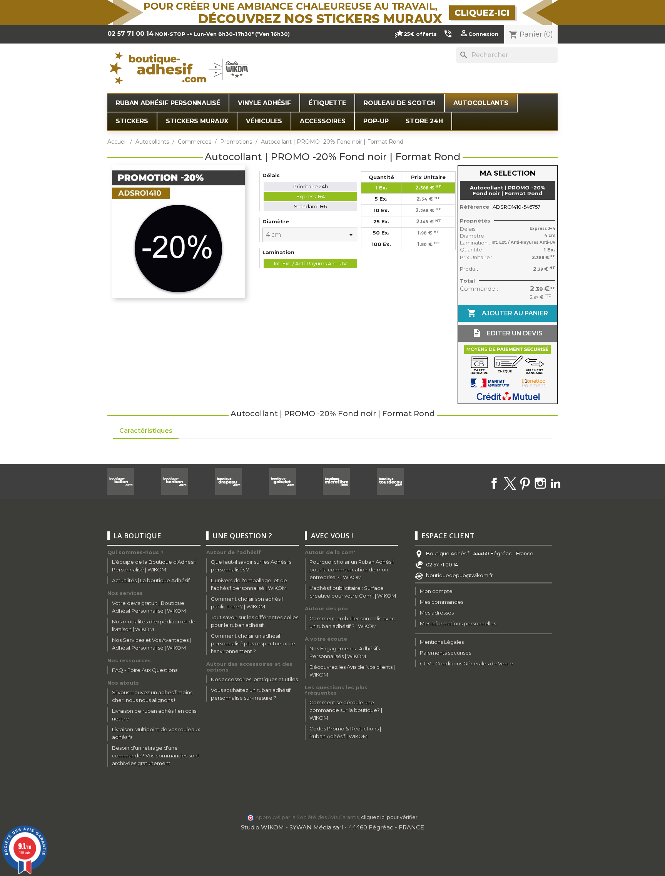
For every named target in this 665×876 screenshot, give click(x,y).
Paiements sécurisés (445, 653)
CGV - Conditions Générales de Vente (466, 663)
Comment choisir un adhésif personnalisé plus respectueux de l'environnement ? (253, 643)
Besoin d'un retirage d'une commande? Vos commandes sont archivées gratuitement (155, 755)
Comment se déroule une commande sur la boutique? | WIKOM (345, 710)
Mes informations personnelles (458, 623)
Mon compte (436, 591)
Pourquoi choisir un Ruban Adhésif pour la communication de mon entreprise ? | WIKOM (351, 569)
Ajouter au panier (507, 313)
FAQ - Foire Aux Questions (144, 670)
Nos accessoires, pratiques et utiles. (255, 679)
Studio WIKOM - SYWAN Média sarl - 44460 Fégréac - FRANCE (332, 827)
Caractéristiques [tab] (145, 430)
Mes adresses (437, 613)
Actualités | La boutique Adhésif (151, 580)
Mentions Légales (442, 642)
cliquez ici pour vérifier (389, 817)
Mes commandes (441, 602)
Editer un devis (507, 333)
